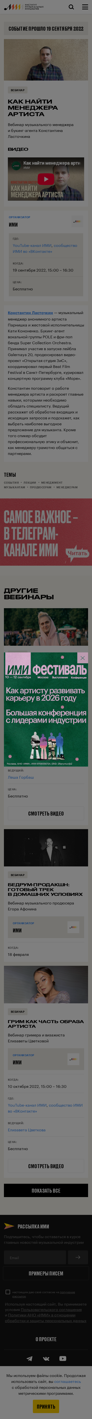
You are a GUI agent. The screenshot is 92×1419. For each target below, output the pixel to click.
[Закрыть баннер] (82, 657)
